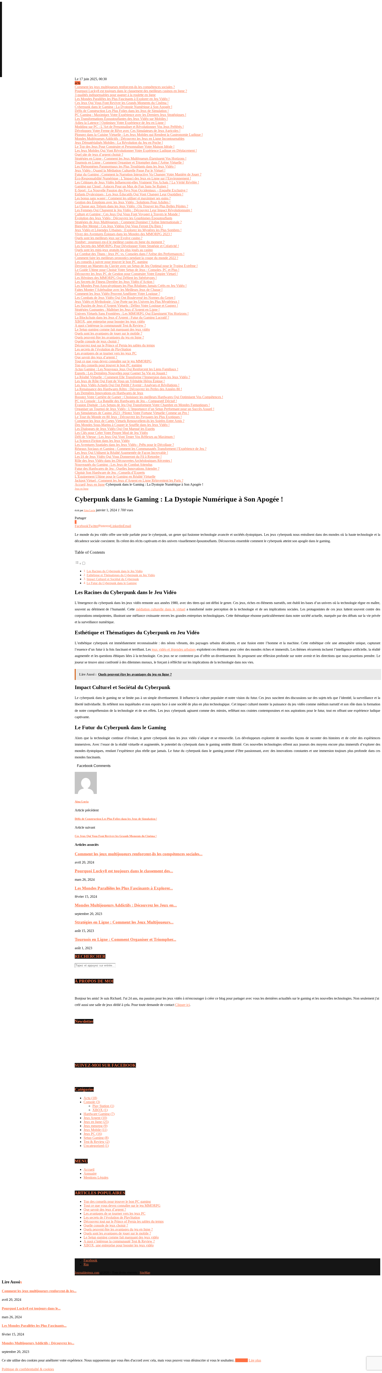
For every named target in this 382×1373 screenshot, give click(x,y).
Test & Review (96, 1142)
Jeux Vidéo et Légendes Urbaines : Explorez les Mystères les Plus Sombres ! (128, 230)
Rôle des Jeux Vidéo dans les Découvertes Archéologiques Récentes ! (123, 460)
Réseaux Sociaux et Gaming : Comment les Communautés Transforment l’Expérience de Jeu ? (140, 449)
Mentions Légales (96, 1177)
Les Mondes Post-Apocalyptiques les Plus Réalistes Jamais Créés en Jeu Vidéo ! (131, 286)
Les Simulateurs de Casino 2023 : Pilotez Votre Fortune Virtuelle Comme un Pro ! (132, 413)
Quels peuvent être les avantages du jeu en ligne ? (109, 337)
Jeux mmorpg (95, 1126)
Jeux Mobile (95, 1130)
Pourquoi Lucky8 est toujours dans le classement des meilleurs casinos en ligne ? (131, 91)
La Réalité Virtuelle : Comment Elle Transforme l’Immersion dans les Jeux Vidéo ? (132, 377)
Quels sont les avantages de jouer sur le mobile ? (108, 333)
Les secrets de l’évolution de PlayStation (103, 349)
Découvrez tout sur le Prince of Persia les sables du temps (115, 345)
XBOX (100, 1110)
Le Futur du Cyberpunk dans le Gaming (112, 583)
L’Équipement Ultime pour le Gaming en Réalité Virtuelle (115, 476)
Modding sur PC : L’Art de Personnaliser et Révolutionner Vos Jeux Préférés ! (129, 127)
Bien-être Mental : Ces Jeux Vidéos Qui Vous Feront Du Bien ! (119, 226)
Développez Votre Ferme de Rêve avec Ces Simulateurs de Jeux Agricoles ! (127, 131)
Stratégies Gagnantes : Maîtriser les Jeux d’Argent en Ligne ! (117, 309)
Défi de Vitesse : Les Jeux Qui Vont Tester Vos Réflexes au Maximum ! (125, 437)
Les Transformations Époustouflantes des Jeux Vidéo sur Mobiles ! (121, 119)
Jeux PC (93, 1134)
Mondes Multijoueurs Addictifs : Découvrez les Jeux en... (126, 905)
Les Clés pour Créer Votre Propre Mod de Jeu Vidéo (111, 433)
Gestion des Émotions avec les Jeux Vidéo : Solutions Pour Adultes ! (122, 202)
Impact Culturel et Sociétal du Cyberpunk (113, 579)
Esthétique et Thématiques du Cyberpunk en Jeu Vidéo (121, 575)
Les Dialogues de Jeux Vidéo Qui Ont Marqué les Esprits (115, 429)
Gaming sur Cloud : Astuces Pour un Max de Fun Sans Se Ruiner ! (121, 186)
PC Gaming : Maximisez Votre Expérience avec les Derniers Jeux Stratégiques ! (130, 115)
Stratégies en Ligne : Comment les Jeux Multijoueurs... (124, 922)
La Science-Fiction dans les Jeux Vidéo (102, 441)
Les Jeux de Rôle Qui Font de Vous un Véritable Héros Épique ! (120, 381)
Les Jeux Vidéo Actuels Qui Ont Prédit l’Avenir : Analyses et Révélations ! (127, 385)
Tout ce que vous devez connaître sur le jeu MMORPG (113, 361)
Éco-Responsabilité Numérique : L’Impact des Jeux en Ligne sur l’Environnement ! (133, 178)
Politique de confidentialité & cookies (28, 1369)
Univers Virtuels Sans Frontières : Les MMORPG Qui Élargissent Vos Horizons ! (132, 313)
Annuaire (90, 1173)
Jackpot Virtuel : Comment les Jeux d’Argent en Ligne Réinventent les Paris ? (129, 480)
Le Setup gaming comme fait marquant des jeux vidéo (112, 329)
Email (83, 1043)
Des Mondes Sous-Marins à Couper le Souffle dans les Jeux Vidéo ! (122, 425)
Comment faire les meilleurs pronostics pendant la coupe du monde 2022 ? (126, 258)
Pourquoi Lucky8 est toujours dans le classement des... (124, 871)
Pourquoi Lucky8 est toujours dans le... (31, 1308)
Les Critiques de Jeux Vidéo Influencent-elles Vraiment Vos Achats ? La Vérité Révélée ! (137, 182)
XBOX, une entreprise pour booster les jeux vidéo (110, 321)
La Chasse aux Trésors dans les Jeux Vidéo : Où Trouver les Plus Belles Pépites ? (131, 206)
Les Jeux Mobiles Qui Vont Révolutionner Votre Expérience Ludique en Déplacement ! (136, 150)
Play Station (103, 1106)
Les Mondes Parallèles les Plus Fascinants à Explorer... (124, 888)
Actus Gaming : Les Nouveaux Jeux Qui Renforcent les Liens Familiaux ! (126, 369)
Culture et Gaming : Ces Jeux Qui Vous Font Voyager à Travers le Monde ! (127, 214)
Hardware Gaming (99, 1114)
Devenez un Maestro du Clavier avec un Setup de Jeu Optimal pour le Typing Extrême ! (136, 266)
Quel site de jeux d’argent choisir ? (99, 154)
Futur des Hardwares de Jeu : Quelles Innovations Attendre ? (117, 468)
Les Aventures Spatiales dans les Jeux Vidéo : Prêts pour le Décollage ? (124, 445)
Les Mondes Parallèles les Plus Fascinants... (34, 1326)
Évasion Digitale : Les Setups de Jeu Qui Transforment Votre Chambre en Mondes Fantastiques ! (142, 405)
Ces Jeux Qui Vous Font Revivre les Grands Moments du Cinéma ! (121, 103)
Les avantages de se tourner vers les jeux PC (106, 353)
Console (92, 1102)
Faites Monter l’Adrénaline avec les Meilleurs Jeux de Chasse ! (118, 290)
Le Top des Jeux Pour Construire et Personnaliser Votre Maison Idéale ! (124, 146)
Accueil (80, 484)
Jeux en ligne (95, 484)
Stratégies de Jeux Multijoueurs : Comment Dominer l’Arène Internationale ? (128, 222)
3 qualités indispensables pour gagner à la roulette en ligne (115, 95)
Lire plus (255, 1360)
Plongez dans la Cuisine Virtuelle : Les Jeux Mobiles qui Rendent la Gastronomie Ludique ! (139, 134)
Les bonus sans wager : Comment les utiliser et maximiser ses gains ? (123, 198)
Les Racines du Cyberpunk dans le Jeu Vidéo (115, 571)
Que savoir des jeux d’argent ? (96, 357)
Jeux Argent (95, 1118)
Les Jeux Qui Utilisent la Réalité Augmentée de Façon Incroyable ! (121, 453)
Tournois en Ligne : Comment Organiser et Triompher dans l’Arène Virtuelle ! (129, 162)
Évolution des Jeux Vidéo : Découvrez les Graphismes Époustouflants (123, 218)
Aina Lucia (89, 510)
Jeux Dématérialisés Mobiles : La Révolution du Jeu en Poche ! (119, 142)
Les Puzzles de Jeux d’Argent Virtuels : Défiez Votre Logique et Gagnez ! (126, 305)
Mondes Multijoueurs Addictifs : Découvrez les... (38, 1343)
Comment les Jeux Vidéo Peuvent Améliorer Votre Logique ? (117, 293)
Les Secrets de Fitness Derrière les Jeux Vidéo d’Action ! (114, 282)
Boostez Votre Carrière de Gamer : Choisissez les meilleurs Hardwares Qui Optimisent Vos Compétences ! (149, 397)
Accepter (241, 1360)
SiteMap (145, 1272)
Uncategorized (96, 1146)
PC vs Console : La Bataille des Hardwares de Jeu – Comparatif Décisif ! (126, 401)
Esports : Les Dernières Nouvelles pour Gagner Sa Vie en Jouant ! (121, 373)
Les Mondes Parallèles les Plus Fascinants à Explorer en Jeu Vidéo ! (122, 99)
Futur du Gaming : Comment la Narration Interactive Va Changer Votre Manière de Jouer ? (138, 174)
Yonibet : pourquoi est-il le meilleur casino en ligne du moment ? (119, 242)
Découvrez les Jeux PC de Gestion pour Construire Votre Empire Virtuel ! (126, 274)
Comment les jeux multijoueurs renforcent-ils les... (39, 1291)
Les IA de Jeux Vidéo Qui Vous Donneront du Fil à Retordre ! (118, 456)
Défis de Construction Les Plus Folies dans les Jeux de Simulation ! (122, 111)
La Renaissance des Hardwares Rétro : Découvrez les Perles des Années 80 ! (128, 389)
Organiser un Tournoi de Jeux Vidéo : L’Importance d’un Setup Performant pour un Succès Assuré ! (144, 409)
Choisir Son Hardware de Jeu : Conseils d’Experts (110, 472)
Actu (90, 1098)
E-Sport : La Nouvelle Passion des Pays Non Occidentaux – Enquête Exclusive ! (131, 190)
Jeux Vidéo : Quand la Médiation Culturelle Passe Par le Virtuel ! (120, 170)
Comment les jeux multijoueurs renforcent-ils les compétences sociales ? (125, 87)
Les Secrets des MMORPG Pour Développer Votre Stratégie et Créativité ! (127, 246)
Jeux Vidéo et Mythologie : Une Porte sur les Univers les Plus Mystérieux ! (127, 301)
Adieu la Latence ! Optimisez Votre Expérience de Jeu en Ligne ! (120, 123)
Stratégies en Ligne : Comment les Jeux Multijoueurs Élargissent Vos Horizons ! (130, 158)
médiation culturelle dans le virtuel (160, 609)
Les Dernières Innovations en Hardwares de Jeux (109, 393)
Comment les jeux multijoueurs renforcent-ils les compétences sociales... (138, 854)
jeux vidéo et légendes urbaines (174, 649)
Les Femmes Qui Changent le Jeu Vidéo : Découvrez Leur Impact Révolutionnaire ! (133, 210)
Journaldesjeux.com (87, 1272)
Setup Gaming (96, 1138)
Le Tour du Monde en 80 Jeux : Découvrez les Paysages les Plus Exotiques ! (128, 417)
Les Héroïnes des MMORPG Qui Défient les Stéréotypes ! (116, 278)
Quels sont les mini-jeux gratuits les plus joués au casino (114, 250)
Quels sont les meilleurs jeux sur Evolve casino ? (108, 238)
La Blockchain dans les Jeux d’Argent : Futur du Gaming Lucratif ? (122, 317)
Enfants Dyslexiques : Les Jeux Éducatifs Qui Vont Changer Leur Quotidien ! (129, 194)
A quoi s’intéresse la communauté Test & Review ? (110, 325)
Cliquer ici (182, 1005)
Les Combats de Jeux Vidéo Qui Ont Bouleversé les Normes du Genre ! (125, 297)
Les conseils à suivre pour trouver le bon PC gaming (111, 262)
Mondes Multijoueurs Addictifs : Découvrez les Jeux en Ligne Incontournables (129, 138)
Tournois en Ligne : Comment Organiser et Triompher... (125, 939)
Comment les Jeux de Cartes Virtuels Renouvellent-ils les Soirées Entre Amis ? (129, 421)
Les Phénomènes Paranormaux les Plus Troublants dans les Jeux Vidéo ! (125, 166)
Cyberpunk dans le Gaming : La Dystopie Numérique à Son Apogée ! (123, 107)
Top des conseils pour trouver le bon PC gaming (108, 365)
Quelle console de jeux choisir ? (97, 341)
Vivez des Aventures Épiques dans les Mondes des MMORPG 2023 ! (123, 234)
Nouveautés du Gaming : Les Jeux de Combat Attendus (113, 464)
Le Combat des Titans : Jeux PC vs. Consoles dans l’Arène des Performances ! (129, 254)
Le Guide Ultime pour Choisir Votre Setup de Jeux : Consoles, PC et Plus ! (127, 270)
